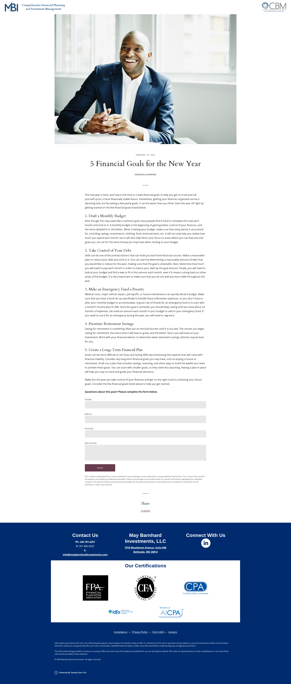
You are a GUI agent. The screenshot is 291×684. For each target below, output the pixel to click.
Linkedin (145, 511)
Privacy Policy (140, 632)
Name (88, 400)
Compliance (120, 632)
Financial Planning (145, 174)
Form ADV (158, 632)
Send (100, 467)
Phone (89, 429)
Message (91, 443)
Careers (172, 632)
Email (89, 414)
